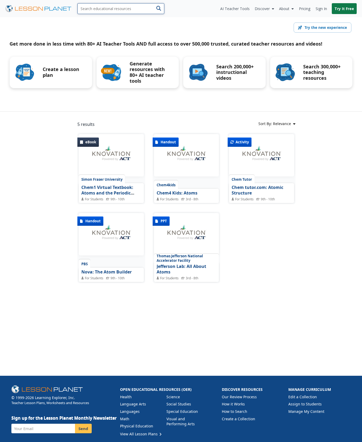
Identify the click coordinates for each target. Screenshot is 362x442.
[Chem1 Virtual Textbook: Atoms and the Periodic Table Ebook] (111, 156)
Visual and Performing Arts (180, 421)
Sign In (321, 8)
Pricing (304, 8)
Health (126, 396)
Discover (262, 8)
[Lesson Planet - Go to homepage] (41, 8)
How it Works (233, 403)
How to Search (234, 411)
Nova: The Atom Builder (106, 272)
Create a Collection (238, 418)
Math (124, 418)
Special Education (182, 411)
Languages (130, 411)
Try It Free (344, 8)
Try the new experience (325, 27)
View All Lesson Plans (139, 433)
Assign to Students (305, 403)
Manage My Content (306, 411)
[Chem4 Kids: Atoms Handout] (186, 156)
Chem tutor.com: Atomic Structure (257, 190)
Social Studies (178, 403)
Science (173, 396)
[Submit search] (158, 8)
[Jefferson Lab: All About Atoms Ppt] (186, 235)
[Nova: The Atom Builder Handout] (111, 235)
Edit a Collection (302, 396)
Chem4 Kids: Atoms (177, 193)
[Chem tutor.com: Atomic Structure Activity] (261, 156)
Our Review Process (239, 396)
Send (83, 428)
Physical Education (136, 425)
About (284, 8)
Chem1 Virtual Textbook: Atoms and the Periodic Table (107, 193)
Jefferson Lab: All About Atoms (181, 269)
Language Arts (133, 403)
